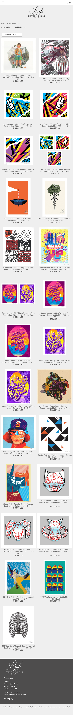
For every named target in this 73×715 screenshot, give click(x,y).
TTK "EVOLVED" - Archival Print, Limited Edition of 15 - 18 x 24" (18, 598)
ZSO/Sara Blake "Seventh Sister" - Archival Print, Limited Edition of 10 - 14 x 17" (18, 647)
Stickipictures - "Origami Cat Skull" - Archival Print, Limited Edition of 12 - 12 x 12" (54, 502)
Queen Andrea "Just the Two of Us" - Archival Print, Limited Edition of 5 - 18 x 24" (18, 361)
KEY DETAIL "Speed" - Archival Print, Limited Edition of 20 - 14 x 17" (55, 80)
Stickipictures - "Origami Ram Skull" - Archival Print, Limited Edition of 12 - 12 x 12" (18, 551)
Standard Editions (13, 23)
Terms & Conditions (11, 684)
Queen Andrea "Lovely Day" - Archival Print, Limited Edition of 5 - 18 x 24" (18, 407)
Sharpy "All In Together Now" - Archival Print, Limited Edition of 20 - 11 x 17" (18, 505)
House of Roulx (13, 707)
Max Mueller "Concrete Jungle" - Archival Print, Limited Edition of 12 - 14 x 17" (18, 268)
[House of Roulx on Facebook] (7, 699)
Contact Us (8, 682)
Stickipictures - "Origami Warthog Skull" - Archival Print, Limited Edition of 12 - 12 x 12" (54, 551)
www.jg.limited (65, 707)
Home (3, 23)
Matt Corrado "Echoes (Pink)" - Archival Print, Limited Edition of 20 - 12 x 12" (55, 125)
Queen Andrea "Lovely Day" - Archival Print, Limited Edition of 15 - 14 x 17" (55, 361)
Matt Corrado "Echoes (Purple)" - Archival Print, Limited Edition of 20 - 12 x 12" (18, 171)
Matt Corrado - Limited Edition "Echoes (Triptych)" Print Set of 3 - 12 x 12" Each (55, 171)
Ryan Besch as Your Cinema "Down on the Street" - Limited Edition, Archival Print (55, 407)
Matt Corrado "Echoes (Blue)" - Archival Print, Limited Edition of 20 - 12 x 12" (18, 125)
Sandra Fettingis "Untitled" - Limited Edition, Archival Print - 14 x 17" (55, 456)
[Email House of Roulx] (5, 699)
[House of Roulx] (36, 12)
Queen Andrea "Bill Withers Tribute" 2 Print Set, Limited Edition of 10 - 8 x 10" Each (18, 314)
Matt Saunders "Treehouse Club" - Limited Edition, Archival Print (54, 220)
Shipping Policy (9, 686)
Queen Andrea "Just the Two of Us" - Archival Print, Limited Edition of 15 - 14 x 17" (55, 315)
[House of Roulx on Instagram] (9, 699)
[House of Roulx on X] (12, 699)
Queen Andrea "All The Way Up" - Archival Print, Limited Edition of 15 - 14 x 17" (55, 268)
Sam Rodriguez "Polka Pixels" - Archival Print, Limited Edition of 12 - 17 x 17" (18, 453)
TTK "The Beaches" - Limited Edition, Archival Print (54, 598)
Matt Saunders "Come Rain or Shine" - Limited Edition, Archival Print (18, 220)
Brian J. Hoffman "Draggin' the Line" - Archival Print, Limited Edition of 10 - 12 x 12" (18, 77)
